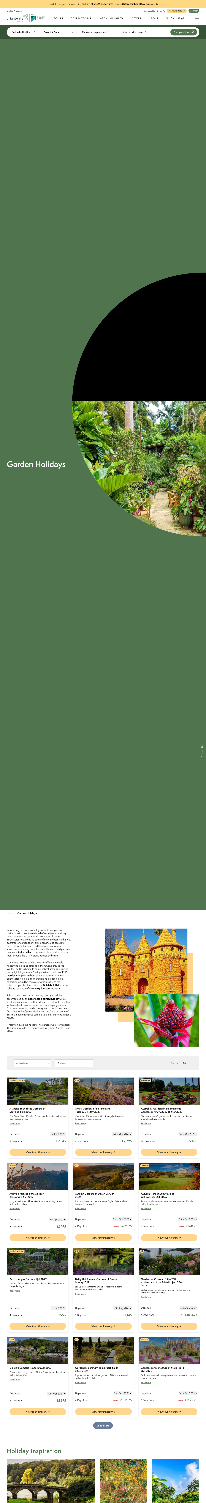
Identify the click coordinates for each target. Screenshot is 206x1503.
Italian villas (24, 952)
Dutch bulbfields (52, 985)
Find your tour (181, 32)
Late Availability (111, 18)
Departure (15, 1134)
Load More (103, 1425)
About (153, 18)
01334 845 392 (158, 10)
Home (10, 913)
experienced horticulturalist (43, 998)
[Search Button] (197, 18)
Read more (15, 1123)
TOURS (58, 18)
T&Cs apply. (152, 4)
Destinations (81, 18)
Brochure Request (176, 10)
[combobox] (25, 32)
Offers (136, 18)
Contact (194, 10)
